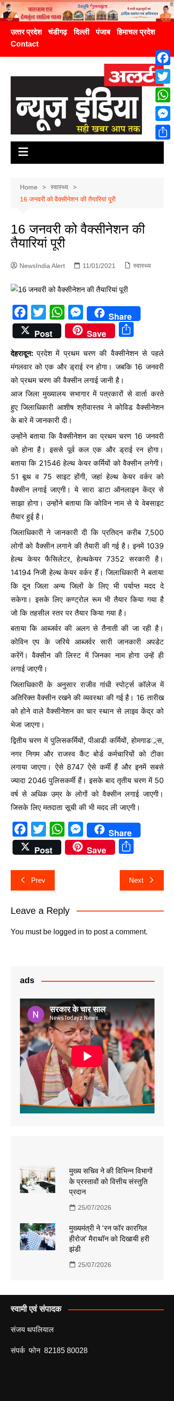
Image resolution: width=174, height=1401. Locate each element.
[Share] (163, 132)
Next (136, 880)
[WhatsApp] (163, 95)
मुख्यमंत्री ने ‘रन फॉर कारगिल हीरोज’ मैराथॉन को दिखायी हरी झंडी (109, 1238)
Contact (25, 44)
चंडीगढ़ (57, 32)
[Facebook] (163, 57)
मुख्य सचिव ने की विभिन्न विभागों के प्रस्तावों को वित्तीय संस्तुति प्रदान (111, 1181)
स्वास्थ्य (142, 265)
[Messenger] (163, 113)
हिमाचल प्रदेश (136, 32)
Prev (38, 880)
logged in (68, 932)
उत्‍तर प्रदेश (26, 32)
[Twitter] (163, 76)
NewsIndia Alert (42, 265)
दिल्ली (82, 32)
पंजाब (103, 32)
